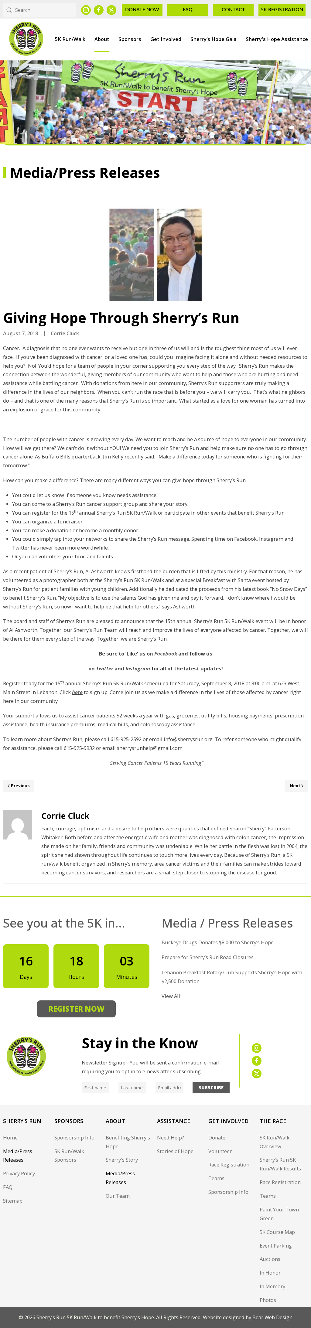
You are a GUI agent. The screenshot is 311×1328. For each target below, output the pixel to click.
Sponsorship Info (74, 1137)
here (77, 692)
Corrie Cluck (65, 333)
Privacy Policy (19, 1173)
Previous (20, 785)
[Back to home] (26, 39)
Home (10, 1137)
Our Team (118, 1195)
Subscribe (211, 1088)
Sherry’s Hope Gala (213, 39)
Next (295, 785)
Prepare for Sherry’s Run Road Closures (208, 957)
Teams (216, 1178)
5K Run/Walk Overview (274, 1142)
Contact (233, 10)
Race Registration (228, 1164)
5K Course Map (277, 1231)
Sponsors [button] (129, 39)
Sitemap (12, 1200)
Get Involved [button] (165, 39)
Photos (268, 1299)
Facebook (165, 653)
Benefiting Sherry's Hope (128, 1142)
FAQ (188, 10)
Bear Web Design (272, 1317)
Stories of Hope (175, 1151)
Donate (216, 1137)
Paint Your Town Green (279, 1214)
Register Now (76, 1009)
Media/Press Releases (17, 1155)
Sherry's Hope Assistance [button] (277, 39)
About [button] (101, 39)
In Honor (270, 1272)
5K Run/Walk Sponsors (69, 1155)
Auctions (270, 1258)
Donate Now (142, 10)
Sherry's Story (122, 1159)
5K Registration (282, 10)
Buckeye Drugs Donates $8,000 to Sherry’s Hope (218, 942)
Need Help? (170, 1137)
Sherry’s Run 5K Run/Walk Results (280, 1164)
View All (171, 996)
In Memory (272, 1286)
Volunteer (220, 1151)
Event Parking (276, 1245)
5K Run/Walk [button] (70, 39)
